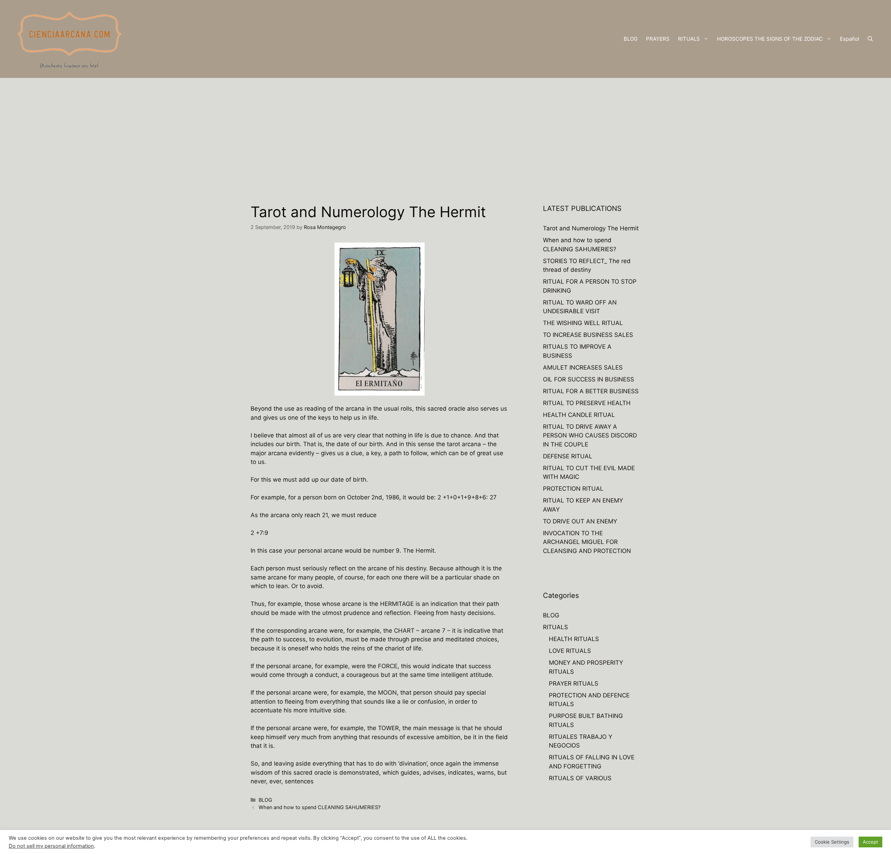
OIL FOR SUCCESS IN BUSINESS (588, 379)
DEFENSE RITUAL (567, 456)
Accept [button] (870, 842)
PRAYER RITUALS (573, 683)
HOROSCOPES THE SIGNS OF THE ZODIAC (770, 38)
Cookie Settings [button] (832, 842)
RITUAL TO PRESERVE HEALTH (587, 403)
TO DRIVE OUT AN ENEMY (580, 521)
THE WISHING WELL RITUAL (583, 322)
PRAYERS (658, 38)
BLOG (631, 38)
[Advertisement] (445, 130)
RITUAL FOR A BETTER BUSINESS (591, 391)
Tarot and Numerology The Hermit (591, 228)
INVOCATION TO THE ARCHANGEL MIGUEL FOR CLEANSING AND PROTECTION (587, 542)
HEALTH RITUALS (574, 638)
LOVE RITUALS (570, 650)
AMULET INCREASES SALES (583, 367)
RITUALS (689, 38)
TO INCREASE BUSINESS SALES (588, 334)
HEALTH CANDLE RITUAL (579, 414)
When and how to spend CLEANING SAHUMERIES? (319, 807)
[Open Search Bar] (870, 39)
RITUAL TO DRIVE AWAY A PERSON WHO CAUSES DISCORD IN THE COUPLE (590, 435)
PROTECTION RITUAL (573, 488)
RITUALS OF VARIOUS (580, 778)
